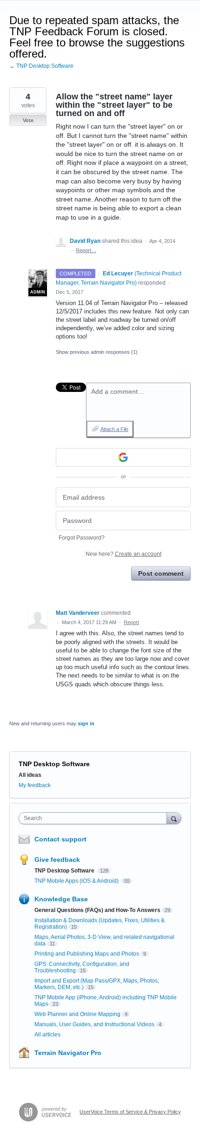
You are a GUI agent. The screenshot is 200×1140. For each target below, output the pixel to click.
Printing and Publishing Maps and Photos (86, 954)
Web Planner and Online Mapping (77, 1014)
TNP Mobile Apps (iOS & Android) (77, 881)
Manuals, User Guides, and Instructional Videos (94, 1024)
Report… (86, 250)
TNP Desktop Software (54, 764)
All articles (47, 1034)
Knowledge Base (61, 899)
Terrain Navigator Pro (67, 1052)
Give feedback (57, 859)
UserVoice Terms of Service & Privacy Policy (130, 1111)
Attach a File (114, 429)
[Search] (174, 818)
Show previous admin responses (97, 352)
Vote (28, 120)
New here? (123, 554)
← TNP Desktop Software (41, 66)
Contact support (60, 839)
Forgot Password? (82, 537)
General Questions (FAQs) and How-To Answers (97, 910)
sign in (86, 723)
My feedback (35, 785)
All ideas (30, 775)
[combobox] (95, 818)
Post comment (161, 573)
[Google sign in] (123, 457)
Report (131, 622)
